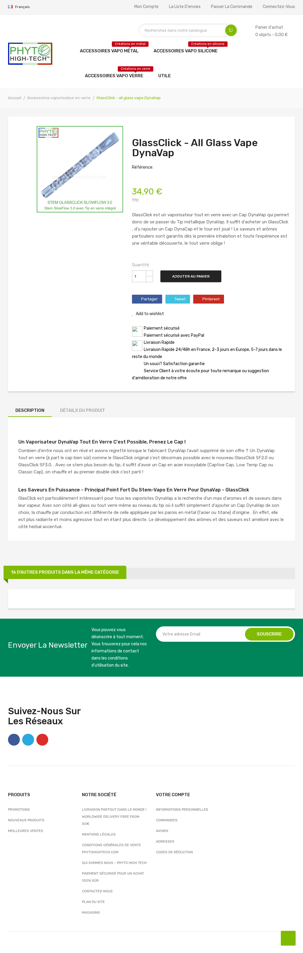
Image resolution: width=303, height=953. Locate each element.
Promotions (19, 809)
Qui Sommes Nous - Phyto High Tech (114, 863)
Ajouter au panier (190, 276)
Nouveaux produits (26, 820)
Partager (149, 299)
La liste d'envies (185, 6)
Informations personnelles (182, 809)
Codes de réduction (174, 852)
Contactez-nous (97, 891)
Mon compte (146, 6)
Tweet (180, 299)
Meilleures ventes (25, 831)
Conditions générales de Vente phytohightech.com (111, 848)
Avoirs (162, 831)
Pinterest (211, 299)
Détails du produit (82, 410)
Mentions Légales (99, 834)
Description (29, 410)
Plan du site (93, 902)
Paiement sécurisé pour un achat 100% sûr (113, 877)
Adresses (165, 841)
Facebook (14, 740)
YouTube (42, 740)
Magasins (91, 912)
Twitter (28, 740)
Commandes (167, 820)
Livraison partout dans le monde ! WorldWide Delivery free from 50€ (114, 816)
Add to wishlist (149, 313)
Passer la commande (231, 6)
